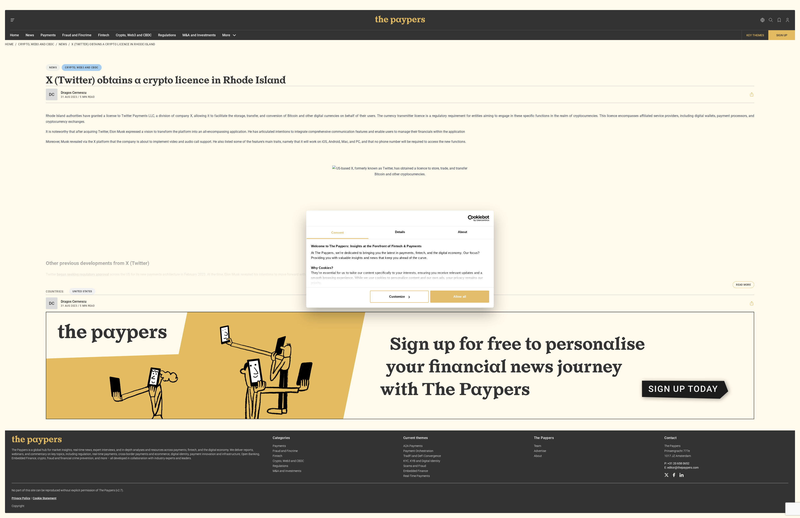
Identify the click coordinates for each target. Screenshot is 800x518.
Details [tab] (400, 232)
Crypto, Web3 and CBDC (133, 35)
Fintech (103, 35)
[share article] (751, 94)
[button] (751, 94)
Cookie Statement (44, 498)
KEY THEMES (755, 35)
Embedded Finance (415, 471)
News (30, 35)
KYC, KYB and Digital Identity (421, 461)
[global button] (762, 20)
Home (14, 35)
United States (82, 291)
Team (537, 446)
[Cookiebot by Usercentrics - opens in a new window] (471, 218)
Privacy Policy (21, 498)
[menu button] (12, 20)
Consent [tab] (337, 232)
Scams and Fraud (414, 466)
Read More (743, 284)
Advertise (540, 451)
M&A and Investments (199, 35)
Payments (48, 35)
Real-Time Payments (416, 476)
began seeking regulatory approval (83, 274)
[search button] (770, 20)
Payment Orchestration (418, 451)
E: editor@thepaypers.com (681, 467)
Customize (397, 296)
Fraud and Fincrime (76, 35)
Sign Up (781, 35)
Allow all (459, 296)
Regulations (167, 35)
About (538, 456)
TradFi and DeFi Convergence (422, 456)
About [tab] (462, 232)
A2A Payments (412, 446)
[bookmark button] (779, 20)
